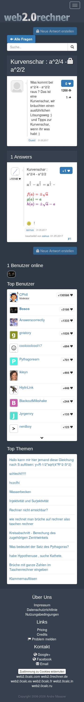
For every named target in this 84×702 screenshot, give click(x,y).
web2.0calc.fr (42, 681)
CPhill (23, 294)
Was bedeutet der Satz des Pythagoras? (39, 546)
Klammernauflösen (23, 578)
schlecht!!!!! (17, 473)
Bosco (24, 308)
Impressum (42, 605)
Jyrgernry (26, 413)
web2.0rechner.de (54, 676)
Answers (21, 156)
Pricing (42, 629)
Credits (42, 634)
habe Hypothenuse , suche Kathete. (35, 555)
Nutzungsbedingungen (42, 614)
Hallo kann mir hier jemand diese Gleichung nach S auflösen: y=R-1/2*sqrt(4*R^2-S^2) (41, 462)
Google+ (43, 654)
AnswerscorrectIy (32, 319)
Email (43, 663)
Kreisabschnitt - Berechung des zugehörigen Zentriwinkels (32, 535)
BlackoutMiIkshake (33, 400)
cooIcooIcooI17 (30, 345)
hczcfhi (14, 482)
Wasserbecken (20, 491)
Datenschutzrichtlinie (42, 609)
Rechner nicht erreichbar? (28, 510)
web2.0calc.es (21, 681)
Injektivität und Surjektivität (29, 500)
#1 (70, 238)
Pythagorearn (29, 359)
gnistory (25, 332)
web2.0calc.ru (42, 685)
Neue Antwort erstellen (56, 31)
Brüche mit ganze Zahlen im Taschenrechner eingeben (30, 567)
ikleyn (23, 372)
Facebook (44, 659)
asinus (46, 236)
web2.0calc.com (28, 676)
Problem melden (43, 639)
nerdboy (25, 426)
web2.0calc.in (63, 681)
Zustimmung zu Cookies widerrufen (42, 671)
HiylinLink (26, 387)
